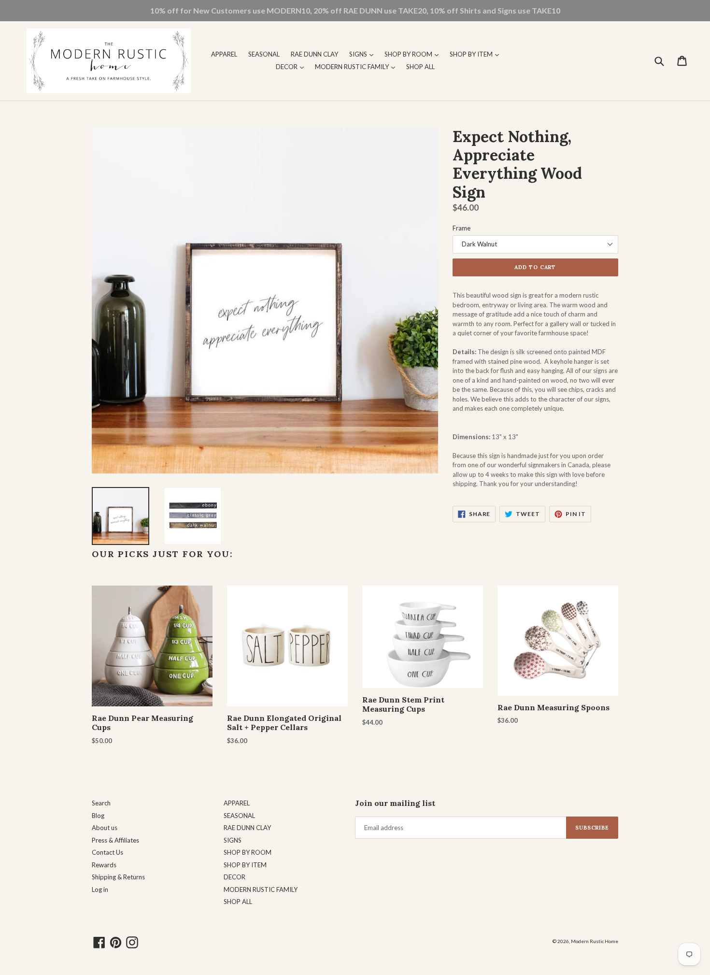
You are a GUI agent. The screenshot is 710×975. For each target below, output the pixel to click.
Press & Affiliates (115, 840)
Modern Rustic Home (594, 941)
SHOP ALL (420, 67)
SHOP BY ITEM (477, 54)
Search (101, 803)
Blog (98, 815)
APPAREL (224, 54)
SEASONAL (264, 54)
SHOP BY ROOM (413, 54)
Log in (100, 889)
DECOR (292, 66)
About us (104, 828)
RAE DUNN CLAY (314, 54)
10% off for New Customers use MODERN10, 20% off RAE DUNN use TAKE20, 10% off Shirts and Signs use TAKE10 (355, 10)
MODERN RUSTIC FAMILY (357, 66)
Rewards (104, 865)
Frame (461, 228)
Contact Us (107, 852)
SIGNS (363, 54)
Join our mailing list (395, 803)
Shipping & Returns (118, 877)
